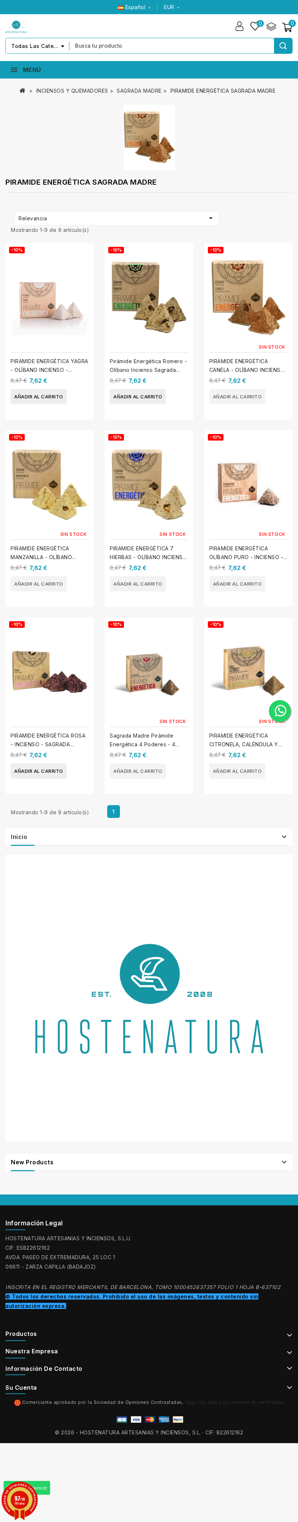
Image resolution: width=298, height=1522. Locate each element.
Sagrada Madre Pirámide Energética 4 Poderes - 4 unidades (142, 744)
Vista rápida (85, 269)
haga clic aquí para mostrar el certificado (234, 1402)
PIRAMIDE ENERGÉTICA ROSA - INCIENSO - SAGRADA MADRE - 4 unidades (48, 744)
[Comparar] (271, 26)
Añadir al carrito (38, 396)
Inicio (19, 836)
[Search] (283, 45)
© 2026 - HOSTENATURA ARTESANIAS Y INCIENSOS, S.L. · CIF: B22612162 (149, 1432)
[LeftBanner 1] (149, 998)
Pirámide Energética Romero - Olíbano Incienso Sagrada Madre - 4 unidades (148, 370)
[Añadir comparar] (85, 255)
